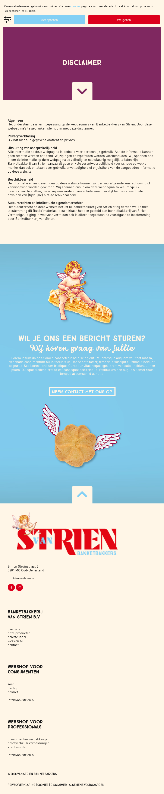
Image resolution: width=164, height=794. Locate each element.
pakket (13, 692)
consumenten (23, 671)
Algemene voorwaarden (86, 784)
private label (17, 636)
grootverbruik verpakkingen (29, 743)
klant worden (17, 747)
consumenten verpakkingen (28, 739)
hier (22, 139)
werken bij (15, 641)
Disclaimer (59, 784)
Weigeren (124, 19)
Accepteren (49, 19)
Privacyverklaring (21, 784)
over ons (14, 629)
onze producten (19, 633)
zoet (11, 684)
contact (13, 644)
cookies (75, 6)
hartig (12, 688)
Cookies (42, 784)
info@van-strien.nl (21, 578)
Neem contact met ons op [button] (82, 391)
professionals (24, 726)
